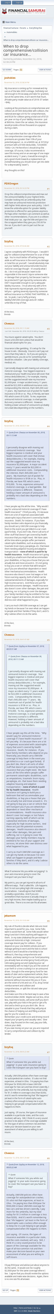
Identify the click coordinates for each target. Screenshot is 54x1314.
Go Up (5, 1290)
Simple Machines (34, 1311)
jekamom (10, 915)
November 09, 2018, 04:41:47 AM (16, 639)
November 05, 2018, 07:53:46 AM (16, 246)
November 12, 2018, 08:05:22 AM (16, 1052)
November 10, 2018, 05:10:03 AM (16, 920)
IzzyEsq (8, 241)
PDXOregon (11, 183)
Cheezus (9, 323)
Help (15, 1308)
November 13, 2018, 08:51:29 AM (16, 1158)
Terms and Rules (25, 1308)
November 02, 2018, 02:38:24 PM (16, 82)
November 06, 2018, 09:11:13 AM (16, 328)
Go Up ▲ (37, 1308)
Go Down (7, 70)
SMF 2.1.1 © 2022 (20, 1311)
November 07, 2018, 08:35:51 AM (16, 426)
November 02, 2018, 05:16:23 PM (16, 188)
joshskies (9, 77)
